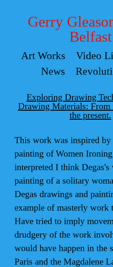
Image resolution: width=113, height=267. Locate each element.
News (53, 71)
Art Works (43, 56)
